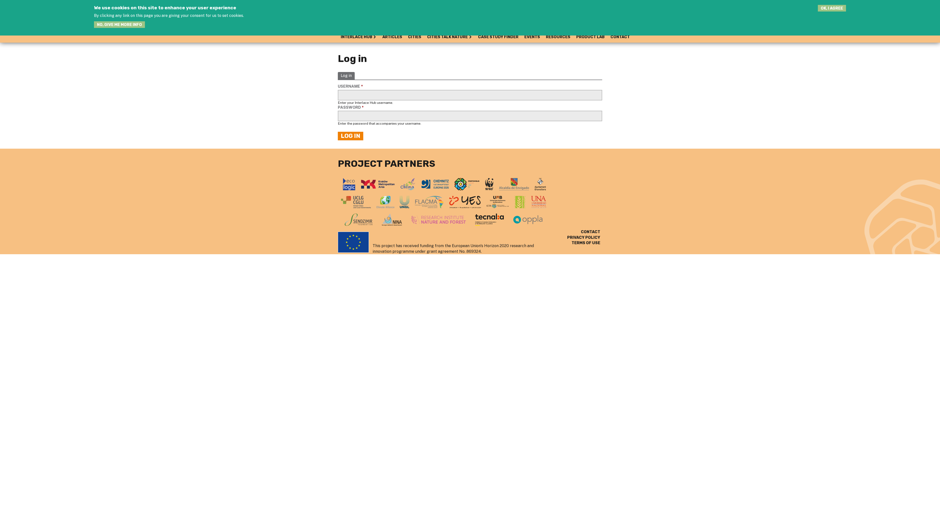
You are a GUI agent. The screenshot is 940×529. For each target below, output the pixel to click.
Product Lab (590, 37)
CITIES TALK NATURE (447, 37)
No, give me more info (119, 24)
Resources (558, 37)
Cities (414, 37)
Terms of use (586, 242)
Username (350, 86)
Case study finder (498, 37)
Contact (620, 37)
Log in (346, 75)
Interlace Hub (356, 37)
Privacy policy (583, 237)
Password (351, 107)
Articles (392, 37)
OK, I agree (832, 8)
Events (532, 37)
